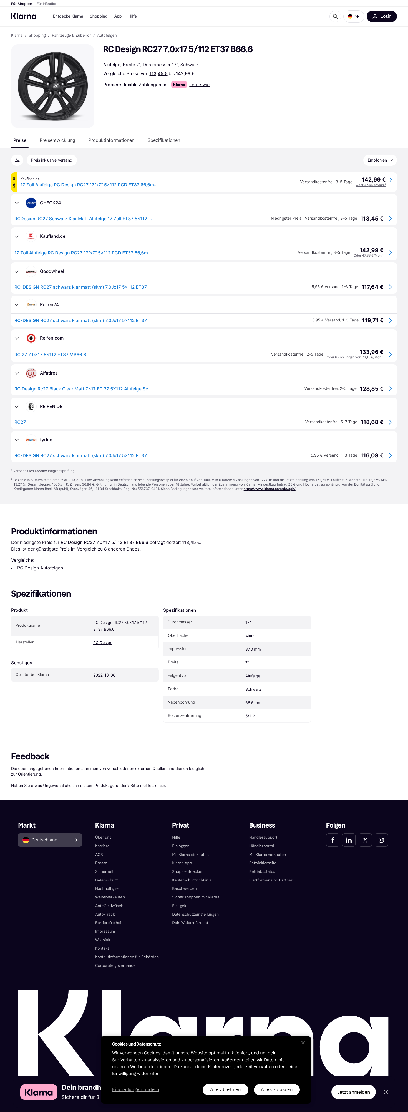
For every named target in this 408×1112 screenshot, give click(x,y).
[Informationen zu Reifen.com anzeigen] (16, 338)
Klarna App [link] (182, 863)
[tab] (20, 140)
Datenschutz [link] (106, 880)
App (118, 16)
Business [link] (262, 825)
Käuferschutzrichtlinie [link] (191, 880)
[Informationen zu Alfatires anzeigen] (16, 373)
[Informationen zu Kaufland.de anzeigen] (16, 236)
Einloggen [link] (180, 846)
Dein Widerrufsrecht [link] (190, 922)
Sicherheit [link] (104, 871)
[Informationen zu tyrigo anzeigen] (16, 439)
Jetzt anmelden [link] (353, 1092)
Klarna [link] (16, 35)
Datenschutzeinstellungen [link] (195, 914)
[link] (332, 840)
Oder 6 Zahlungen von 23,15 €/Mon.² (355, 357)
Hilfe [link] (176, 837)
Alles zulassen (277, 1089)
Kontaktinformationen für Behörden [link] (127, 957)
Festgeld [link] (179, 905)
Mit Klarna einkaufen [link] (190, 854)
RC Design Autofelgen (40, 568)
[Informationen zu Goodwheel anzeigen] (16, 271)
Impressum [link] (105, 931)
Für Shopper (21, 4)
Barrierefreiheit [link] (109, 922)
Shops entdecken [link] (187, 871)
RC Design (102, 642)
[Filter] (17, 160)
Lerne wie (199, 84)
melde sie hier (152, 785)
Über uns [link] (103, 837)
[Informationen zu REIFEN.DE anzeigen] (16, 406)
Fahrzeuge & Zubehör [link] (71, 35)
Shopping (99, 16)
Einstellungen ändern (135, 1090)
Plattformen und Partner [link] (271, 880)
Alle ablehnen (225, 1089)
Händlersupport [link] (263, 837)
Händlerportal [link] (261, 846)
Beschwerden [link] (184, 888)
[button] (353, 16)
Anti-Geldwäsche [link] (110, 905)
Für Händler (46, 4)
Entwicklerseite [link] (263, 863)
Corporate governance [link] (115, 965)
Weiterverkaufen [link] (110, 897)
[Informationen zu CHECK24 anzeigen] (16, 203)
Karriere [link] (102, 846)
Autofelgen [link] (107, 35)
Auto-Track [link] (105, 914)
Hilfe (132, 16)
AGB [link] (99, 854)
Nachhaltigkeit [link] (108, 888)
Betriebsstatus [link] (262, 871)
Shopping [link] (37, 35)
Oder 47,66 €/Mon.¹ (371, 185)
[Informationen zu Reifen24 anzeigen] (16, 304)
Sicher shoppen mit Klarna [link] (195, 897)
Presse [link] (101, 863)
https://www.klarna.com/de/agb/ (270, 489)
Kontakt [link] (102, 948)
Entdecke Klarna (68, 16)
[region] (206, 1070)
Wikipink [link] (102, 940)
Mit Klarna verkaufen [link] (267, 854)
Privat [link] (180, 825)
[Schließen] (303, 1043)
